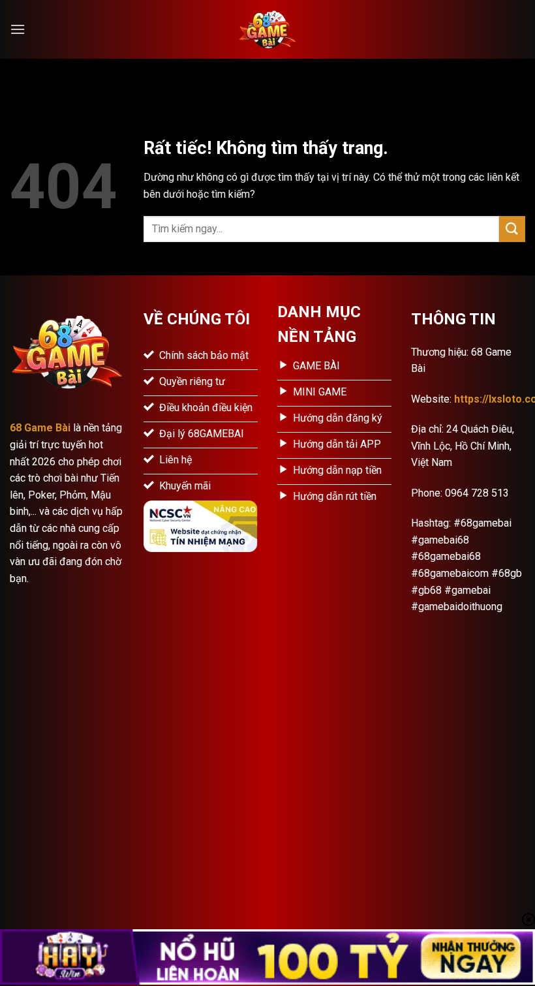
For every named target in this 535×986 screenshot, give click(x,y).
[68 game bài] (267, 29)
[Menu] (17, 29)
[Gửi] (512, 228)
